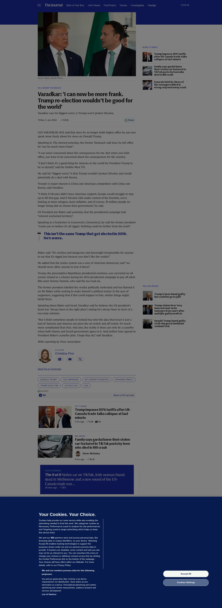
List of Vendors (49, 594)
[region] (111, 552)
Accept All (186, 574)
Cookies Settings (186, 582)
